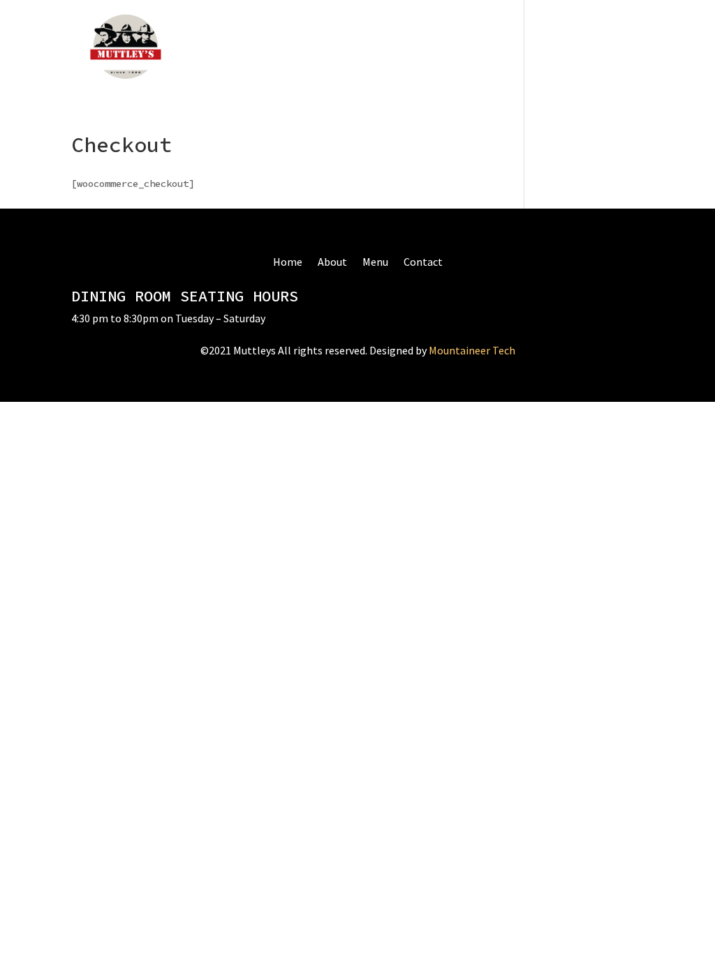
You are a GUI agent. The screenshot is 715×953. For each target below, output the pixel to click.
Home (211, 48)
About (259, 48)
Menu (306, 48)
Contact (358, 48)
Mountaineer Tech (472, 350)
